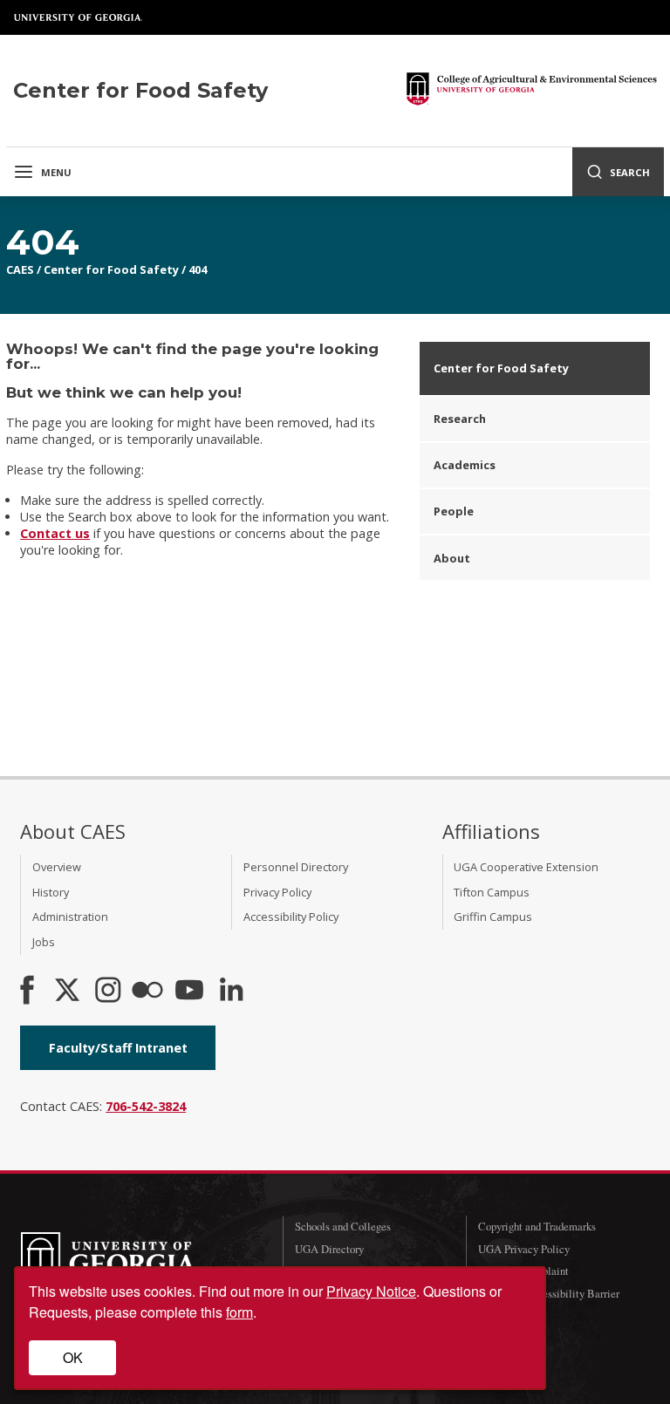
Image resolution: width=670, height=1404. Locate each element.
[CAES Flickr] (147, 991)
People (454, 511)
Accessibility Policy (290, 916)
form (239, 1312)
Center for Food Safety (111, 269)
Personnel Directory (295, 867)
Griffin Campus (493, 916)
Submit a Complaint (523, 1270)
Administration (70, 916)
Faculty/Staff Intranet (118, 1047)
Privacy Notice (371, 1291)
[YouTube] (189, 991)
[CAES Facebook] (27, 991)
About (452, 558)
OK (73, 1357)
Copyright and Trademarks (537, 1226)
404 (197, 269)
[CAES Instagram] (108, 991)
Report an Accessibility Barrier (548, 1293)
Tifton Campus (492, 892)
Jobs (43, 942)
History (50, 892)
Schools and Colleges (343, 1226)
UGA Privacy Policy (524, 1249)
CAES (20, 269)
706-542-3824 (146, 1106)
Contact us (55, 533)
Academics (465, 465)
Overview (56, 867)
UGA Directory (329, 1249)
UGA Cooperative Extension (526, 867)
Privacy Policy (277, 892)
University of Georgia (78, 17)
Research (460, 418)
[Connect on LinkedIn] (231, 991)
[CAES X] (69, 991)
